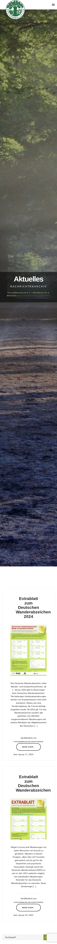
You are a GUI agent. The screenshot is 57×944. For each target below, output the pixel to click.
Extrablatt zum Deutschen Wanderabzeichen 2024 (33, 607)
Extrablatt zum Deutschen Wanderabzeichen (33, 783)
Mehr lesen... (28, 747)
